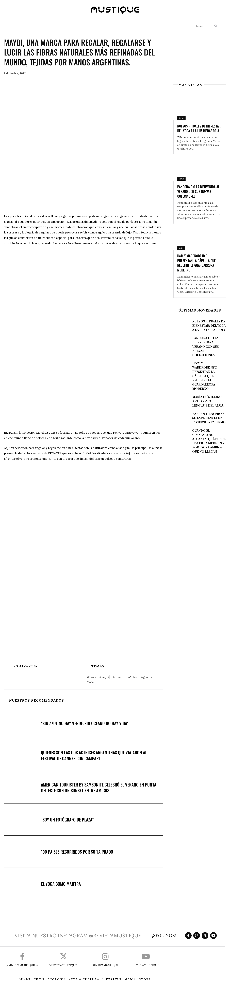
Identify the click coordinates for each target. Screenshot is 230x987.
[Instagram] (196, 935)
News (181, 118)
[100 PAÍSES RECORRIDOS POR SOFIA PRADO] (22, 851)
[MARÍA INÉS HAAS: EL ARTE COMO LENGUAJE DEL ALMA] (181, 401)
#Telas (132, 677)
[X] (20, 678)
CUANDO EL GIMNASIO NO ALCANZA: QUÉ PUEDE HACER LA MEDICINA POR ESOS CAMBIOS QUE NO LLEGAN (208, 441)
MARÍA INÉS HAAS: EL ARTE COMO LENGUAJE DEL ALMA (208, 401)
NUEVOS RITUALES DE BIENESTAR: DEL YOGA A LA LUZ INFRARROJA (199, 128)
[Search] (215, 26)
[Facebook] (12, 678)
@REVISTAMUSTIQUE (62, 965)
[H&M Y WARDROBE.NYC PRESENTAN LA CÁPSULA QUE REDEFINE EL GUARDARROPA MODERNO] (199, 237)
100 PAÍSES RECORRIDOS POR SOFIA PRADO (77, 852)
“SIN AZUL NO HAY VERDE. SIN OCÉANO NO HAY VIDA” (85, 723)
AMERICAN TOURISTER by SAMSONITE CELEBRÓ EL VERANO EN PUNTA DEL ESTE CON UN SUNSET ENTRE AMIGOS (98, 787)
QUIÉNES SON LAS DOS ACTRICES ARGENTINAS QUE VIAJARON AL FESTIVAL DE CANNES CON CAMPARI (94, 755)
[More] (43, 678)
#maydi (104, 677)
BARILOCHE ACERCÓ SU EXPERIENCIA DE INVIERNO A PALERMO (209, 418)
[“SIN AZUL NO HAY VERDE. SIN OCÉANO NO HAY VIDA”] (22, 723)
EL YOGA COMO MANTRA (61, 884)
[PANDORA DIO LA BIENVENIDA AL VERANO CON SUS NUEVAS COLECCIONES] (199, 167)
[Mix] (35, 678)
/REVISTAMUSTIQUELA (22, 965)
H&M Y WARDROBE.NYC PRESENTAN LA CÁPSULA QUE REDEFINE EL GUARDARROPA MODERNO (196, 262)
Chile (181, 248)
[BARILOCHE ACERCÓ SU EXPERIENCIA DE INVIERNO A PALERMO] (181, 417)
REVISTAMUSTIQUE (105, 965)
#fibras (91, 677)
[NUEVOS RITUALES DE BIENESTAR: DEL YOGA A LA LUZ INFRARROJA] (199, 107)
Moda (90, 682)
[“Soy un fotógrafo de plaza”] (22, 819)
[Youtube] (213, 935)
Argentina (146, 677)
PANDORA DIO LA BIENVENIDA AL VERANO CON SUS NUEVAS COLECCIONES (198, 191)
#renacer (118, 677)
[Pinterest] (28, 678)
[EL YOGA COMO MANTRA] (22, 883)
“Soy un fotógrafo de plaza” (67, 819)
